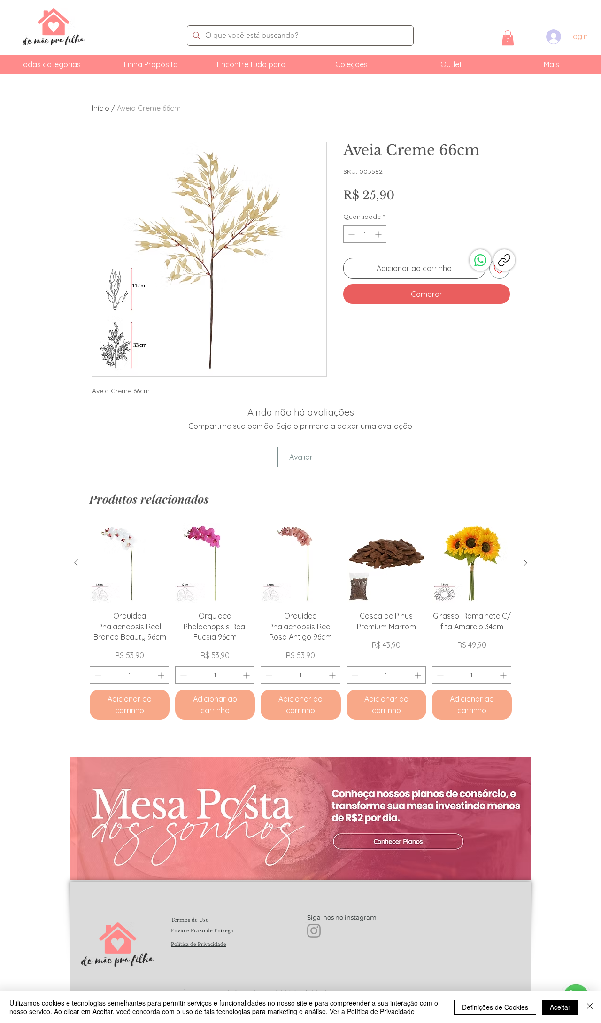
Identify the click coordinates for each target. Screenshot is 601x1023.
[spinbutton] (364, 234)
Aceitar (560, 1007)
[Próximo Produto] (525, 562)
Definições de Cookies (495, 1007)
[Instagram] (314, 931)
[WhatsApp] (480, 260)
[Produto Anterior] (76, 562)
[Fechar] (589, 1007)
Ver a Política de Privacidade (372, 1011)
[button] (507, 37)
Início (100, 108)
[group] (300, 621)
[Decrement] (350, 234)
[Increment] (379, 234)
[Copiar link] (504, 260)
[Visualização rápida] (130, 563)
